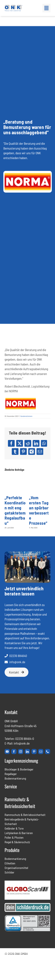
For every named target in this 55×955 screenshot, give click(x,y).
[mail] (40, 751)
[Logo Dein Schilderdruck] (27, 905)
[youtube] (7, 751)
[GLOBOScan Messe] (27, 882)
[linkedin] (27, 751)
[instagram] (20, 751)
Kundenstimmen (26, 416)
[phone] (47, 751)
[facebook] (13, 751)
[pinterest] (34, 751)
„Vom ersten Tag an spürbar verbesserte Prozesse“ (39, 510)
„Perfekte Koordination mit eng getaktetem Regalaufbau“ (15, 510)
